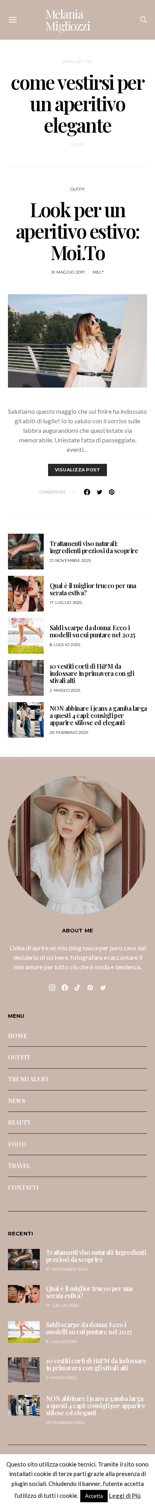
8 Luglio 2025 (65, 644)
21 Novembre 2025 (70, 560)
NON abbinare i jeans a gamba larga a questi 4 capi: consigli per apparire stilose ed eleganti (98, 715)
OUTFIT (77, 189)
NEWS (16, 1101)
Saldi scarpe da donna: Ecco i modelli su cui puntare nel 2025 (92, 631)
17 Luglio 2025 (66, 602)
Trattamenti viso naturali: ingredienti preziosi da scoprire (94, 547)
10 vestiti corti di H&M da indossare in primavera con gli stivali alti (92, 673)
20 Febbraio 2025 (69, 732)
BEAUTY (19, 1122)
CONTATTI (23, 1187)
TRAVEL (19, 1165)
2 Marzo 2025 (65, 690)
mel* (98, 272)
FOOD (17, 1144)
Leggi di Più (125, 1495)
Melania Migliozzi (67, 20)
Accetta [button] (94, 1496)
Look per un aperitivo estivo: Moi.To (77, 231)
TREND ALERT (28, 1079)
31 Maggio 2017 (68, 272)
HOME (17, 1036)
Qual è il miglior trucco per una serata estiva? (93, 589)
